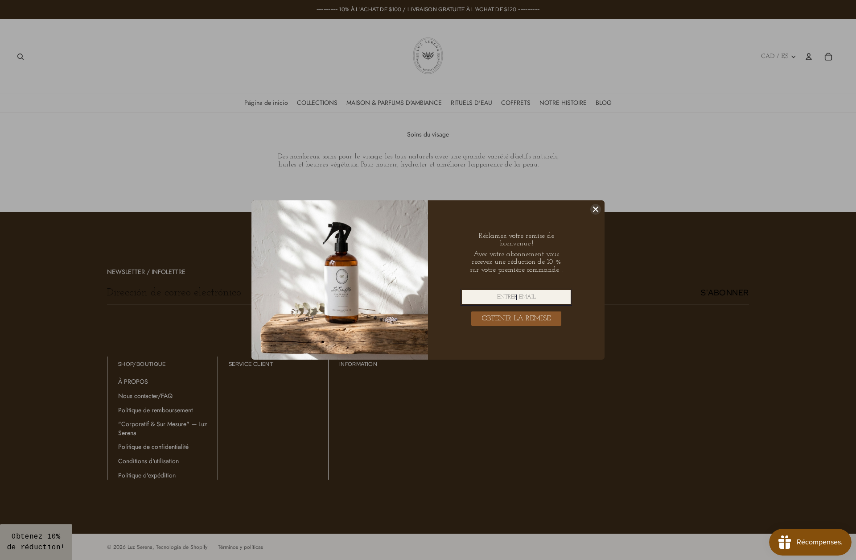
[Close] (595, 209)
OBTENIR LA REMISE (516, 318)
